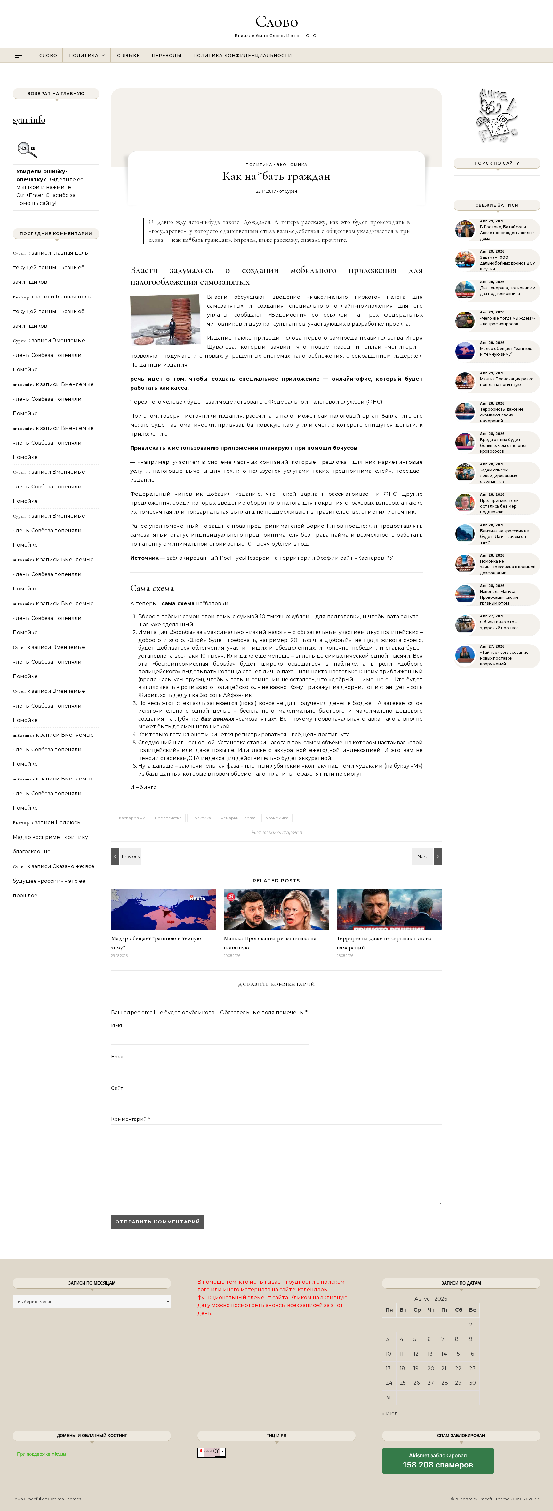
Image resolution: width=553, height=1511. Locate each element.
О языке (128, 55)
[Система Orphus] (27, 157)
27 (431, 1383)
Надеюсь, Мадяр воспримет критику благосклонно (50, 837)
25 (403, 1383)
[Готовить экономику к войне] (427, 856)
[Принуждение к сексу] (125, 856)
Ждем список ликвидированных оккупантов (498, 476)
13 (430, 1354)
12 (416, 1354)
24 (389, 1383)
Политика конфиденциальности (242, 55)
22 (458, 1368)
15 (457, 1354)
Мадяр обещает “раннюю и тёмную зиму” (506, 351)
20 (431, 1368)
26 (416, 1383)
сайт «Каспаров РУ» (368, 558)
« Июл (390, 1414)
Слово (276, 21)
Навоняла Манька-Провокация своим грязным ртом (499, 597)
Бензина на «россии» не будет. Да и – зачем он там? (504, 536)
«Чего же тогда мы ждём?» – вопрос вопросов (507, 321)
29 (458, 1383)
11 (402, 1354)
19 (416, 1368)
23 (472, 1368)
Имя (116, 1025)
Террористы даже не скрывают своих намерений (502, 415)
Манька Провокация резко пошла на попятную (506, 381)
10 (388, 1354)
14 (444, 1354)
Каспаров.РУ (132, 817)
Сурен (291, 191)
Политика (84, 55)
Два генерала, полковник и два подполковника (507, 290)
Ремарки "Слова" (238, 817)
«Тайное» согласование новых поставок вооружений (504, 658)
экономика (292, 164)
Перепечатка (168, 817)
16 (471, 1354)
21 (443, 1368)
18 (402, 1368)
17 (388, 1368)
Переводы (166, 55)
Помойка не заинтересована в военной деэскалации (508, 567)
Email (117, 1057)
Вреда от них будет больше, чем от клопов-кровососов (504, 445)
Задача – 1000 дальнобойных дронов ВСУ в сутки (507, 263)
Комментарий (130, 1119)
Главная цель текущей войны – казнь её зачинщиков (50, 267)
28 (444, 1383)
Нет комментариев (276, 832)
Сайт (117, 1088)
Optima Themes (64, 1498)
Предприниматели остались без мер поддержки (499, 506)
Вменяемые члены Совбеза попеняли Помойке (49, 355)
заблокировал (438, 1463)
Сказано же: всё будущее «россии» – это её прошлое (53, 880)
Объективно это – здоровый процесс (499, 625)
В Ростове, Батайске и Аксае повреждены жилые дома (507, 233)
